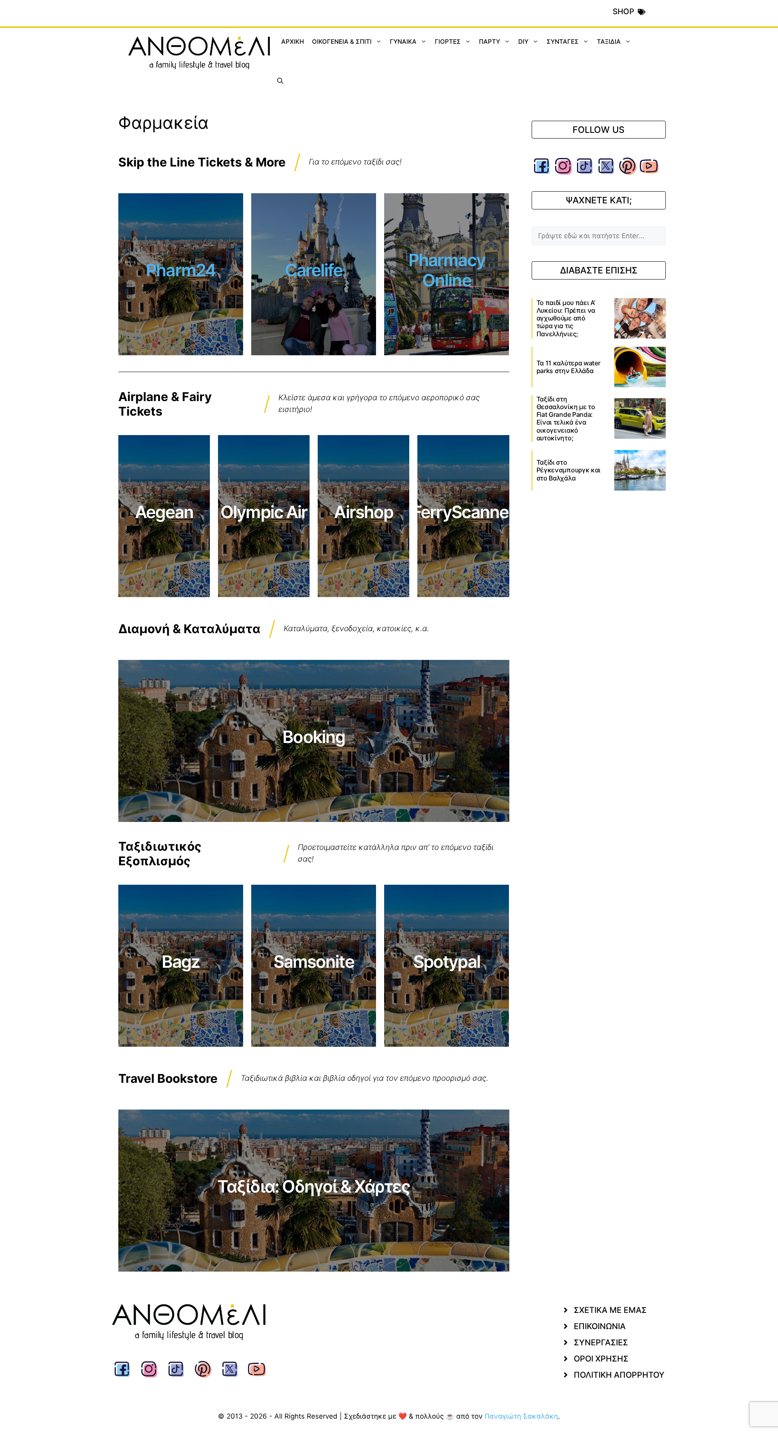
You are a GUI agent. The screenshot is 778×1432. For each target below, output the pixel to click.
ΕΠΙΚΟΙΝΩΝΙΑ (600, 1326)
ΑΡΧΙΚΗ (292, 41)
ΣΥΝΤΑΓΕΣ (563, 41)
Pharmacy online (446, 270)
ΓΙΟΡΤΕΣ (448, 41)
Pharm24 (181, 270)
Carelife (314, 270)
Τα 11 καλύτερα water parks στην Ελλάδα (568, 367)
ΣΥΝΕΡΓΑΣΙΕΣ (601, 1342)
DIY (523, 41)
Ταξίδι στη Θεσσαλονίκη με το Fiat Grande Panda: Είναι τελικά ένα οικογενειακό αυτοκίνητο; (565, 418)
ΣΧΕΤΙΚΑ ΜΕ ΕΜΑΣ (610, 1310)
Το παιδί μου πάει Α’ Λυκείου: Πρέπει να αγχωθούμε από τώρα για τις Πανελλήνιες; (566, 318)
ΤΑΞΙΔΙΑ (609, 41)
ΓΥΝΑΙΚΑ (403, 41)
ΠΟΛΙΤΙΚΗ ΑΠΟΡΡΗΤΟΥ (619, 1375)
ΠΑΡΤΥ (489, 41)
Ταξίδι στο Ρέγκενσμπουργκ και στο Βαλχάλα (568, 470)
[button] (280, 80)
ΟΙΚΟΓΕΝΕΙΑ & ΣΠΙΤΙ (342, 41)
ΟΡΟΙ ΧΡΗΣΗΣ (601, 1359)
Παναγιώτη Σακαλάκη (521, 1416)
